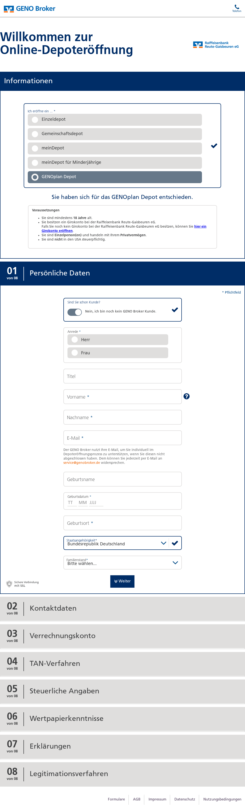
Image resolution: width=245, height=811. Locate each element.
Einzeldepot (54, 120)
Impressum (157, 799)
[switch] (122, 310)
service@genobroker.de (81, 463)
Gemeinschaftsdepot (62, 134)
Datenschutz (184, 799)
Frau (85, 353)
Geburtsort (80, 523)
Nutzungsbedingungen (222, 799)
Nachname (80, 418)
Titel (71, 376)
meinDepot (53, 148)
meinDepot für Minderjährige (71, 163)
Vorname (78, 397)
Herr (85, 340)
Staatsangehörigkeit (82, 540)
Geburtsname (81, 479)
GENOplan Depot (59, 177)
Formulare (116, 799)
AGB (136, 799)
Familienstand (77, 560)
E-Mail (75, 438)
